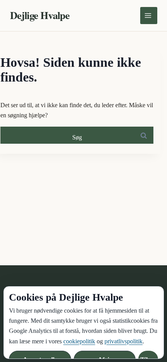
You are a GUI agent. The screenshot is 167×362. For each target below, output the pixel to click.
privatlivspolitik (123, 341)
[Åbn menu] (148, 15)
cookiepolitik (79, 341)
